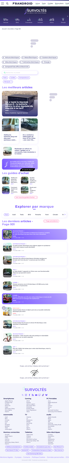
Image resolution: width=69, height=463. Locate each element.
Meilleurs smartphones (13, 447)
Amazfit (7, 434)
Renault (7, 426)
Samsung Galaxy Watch (12, 442)
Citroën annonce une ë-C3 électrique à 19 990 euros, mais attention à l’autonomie (30, 284)
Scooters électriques (49, 57)
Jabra (49, 420)
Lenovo (50, 405)
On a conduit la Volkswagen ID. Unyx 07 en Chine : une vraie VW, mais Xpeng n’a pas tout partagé (29, 137)
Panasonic (29, 420)
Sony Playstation (31, 410)
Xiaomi (7, 411)
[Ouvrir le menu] (2, 3)
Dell (49, 404)
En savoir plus (27, 170)
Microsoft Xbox (30, 405)
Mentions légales (6, 457)
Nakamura (51, 441)
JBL (49, 421)
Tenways (50, 442)
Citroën (55, 214)
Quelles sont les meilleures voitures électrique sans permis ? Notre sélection (33, 184)
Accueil (4, 29)
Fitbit (6, 437)
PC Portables (52, 399)
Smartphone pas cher (43, 447)
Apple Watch (8, 436)
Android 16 (25, 450)
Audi (14, 214)
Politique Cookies (38, 457)
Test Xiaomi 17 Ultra (12, 450)
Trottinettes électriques (30, 62)
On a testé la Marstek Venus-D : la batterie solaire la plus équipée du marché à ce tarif (19, 105)
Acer (49, 401)
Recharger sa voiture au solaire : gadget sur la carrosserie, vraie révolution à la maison (25, 151)
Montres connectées (11, 432)
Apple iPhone (9, 401)
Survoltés (11, 29)
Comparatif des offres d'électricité (17, 66)
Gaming (28, 399)
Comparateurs (24, 77)
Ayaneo (28, 402)
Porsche (38, 214)
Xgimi (28, 427)
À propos (18, 457)
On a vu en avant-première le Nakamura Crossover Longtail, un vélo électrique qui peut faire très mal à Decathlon (31, 233)
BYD (29, 214)
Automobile (8, 415)
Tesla (22, 214)
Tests (44, 3)
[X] (22, 395)
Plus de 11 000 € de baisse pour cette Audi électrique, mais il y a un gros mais (32, 349)
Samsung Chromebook (55, 411)
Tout (6, 214)
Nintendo (29, 407)
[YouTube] (36, 395)
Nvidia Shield (30, 408)
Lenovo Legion (30, 404)
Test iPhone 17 (58, 447)
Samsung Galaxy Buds (54, 424)
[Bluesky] (46, 395)
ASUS (28, 401)
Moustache (51, 439)
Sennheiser (51, 426)
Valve (28, 411)
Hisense (28, 417)
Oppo (6, 407)
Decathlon (51, 436)
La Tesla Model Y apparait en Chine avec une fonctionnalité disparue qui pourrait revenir (31, 272)
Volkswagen (8, 429)
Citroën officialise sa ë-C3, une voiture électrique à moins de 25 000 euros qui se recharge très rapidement (32, 297)
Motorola (7, 405)
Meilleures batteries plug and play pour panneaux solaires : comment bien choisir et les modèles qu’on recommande (10, 137)
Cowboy (50, 434)
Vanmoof (50, 444)
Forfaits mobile (28, 447)
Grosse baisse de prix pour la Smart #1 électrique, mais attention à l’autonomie (29, 323)
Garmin (7, 439)
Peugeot (7, 424)
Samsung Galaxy (10, 408)
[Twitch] (39, 395)
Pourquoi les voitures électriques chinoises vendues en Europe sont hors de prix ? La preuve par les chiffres (30, 259)
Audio (49, 415)
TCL (27, 426)
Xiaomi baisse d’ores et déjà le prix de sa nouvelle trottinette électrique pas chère (31, 310)
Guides (50, 3)
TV (26, 415)
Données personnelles (55, 457)
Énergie (47, 62)
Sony (27, 424)
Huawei (7, 404)
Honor (50, 407)
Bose (49, 418)
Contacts (26, 457)
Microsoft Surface (53, 410)
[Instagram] (26, 395)
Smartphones (8, 399)
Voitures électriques (12, 57)
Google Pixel (8, 402)
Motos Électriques (30, 57)
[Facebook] (29, 395)
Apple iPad (29, 434)
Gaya (49, 437)
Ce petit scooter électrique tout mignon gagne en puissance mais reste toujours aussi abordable (31, 246)
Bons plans (59, 3)
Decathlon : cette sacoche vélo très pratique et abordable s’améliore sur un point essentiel (30, 336)
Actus (38, 3)
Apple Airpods (52, 417)
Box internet (59, 450)
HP (49, 408)
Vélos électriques (11, 62)
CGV (67, 457)
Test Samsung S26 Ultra (34, 453)
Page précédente (52, 221)
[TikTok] (43, 395)
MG (6, 423)
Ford (46, 214)
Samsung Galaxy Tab (32, 441)
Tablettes (28, 432)
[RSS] (32, 395)
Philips (28, 421)
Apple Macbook (52, 402)
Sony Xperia (8, 410)
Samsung (29, 423)
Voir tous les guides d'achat (25, 197)
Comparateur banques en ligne (41, 450)
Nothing (50, 423)
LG (27, 418)
